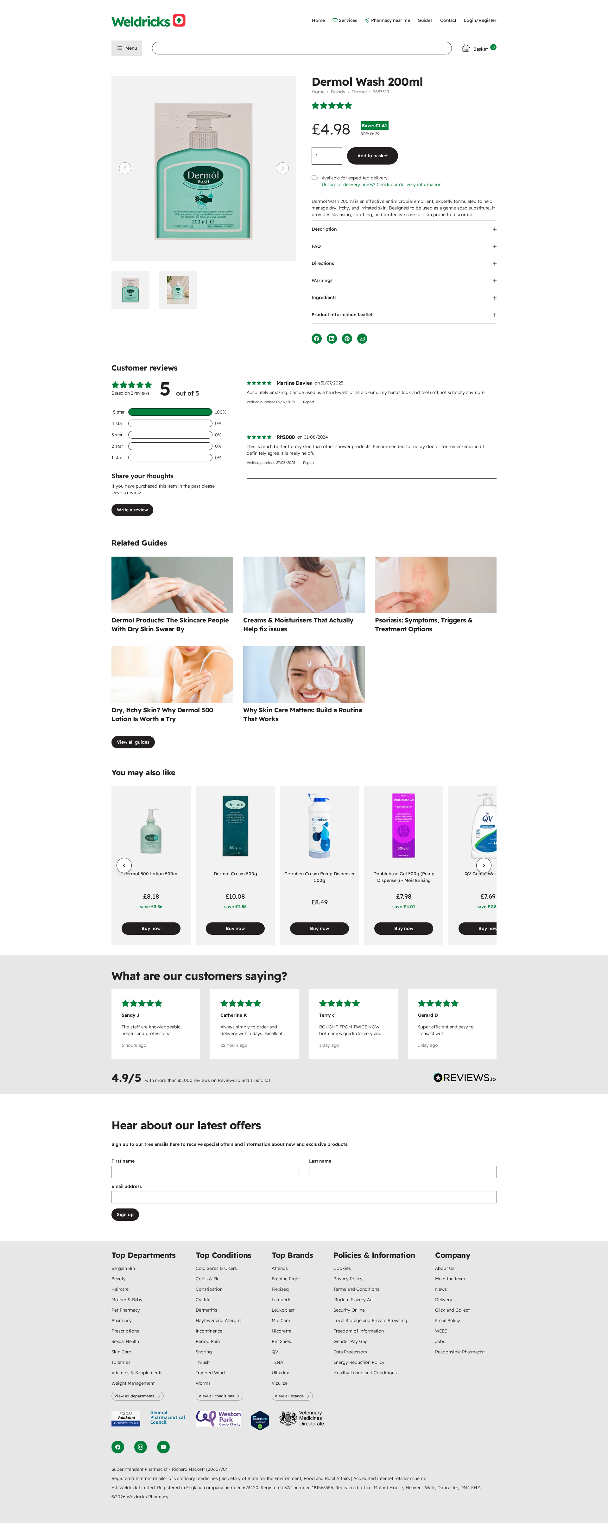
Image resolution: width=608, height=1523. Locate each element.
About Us (444, 1268)
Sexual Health (125, 1341)
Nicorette (281, 1331)
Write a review (132, 510)
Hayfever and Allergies (219, 1320)
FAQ (316, 246)
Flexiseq (280, 1289)
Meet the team (450, 1279)
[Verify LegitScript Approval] (260, 1421)
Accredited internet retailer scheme (389, 1478)
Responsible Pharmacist (460, 1352)
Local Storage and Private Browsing (370, 1320)
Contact (448, 20)
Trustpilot (260, 1080)
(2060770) (216, 1469)
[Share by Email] (362, 339)
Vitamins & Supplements (136, 1373)
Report (308, 402)
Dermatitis (206, 1310)
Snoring (204, 1352)
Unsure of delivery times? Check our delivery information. (382, 184)
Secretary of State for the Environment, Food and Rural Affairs (286, 1478)
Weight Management (133, 1383)
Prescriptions (125, 1331)
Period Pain (208, 1341)
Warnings (322, 280)
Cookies (342, 1268)
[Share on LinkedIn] (332, 339)
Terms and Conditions (356, 1289)
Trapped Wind (210, 1373)
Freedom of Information (358, 1331)
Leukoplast (283, 1310)
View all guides (133, 742)
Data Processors (350, 1352)
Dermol (359, 92)
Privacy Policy (348, 1279)
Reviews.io (229, 1080)
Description (324, 229)
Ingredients (324, 297)
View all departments (134, 1396)
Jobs (440, 1341)
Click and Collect (452, 1310)
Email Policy (447, 1320)
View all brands (289, 1396)
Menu (131, 48)
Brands (338, 92)
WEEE (441, 1331)
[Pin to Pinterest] (347, 339)
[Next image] (283, 168)
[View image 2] (180, 290)
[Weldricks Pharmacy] (153, 20)
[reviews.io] (465, 1079)
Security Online (349, 1310)
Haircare (120, 1289)
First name (123, 1161)
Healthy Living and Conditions (365, 1373)
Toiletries (120, 1362)
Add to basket (373, 156)
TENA (277, 1362)
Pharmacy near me (390, 20)
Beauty (118, 1279)
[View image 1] (132, 290)
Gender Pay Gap (350, 1341)
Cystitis (204, 1299)
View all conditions (216, 1396)
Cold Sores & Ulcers (216, 1268)
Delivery (443, 1299)
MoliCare (281, 1320)
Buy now (151, 928)
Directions (323, 263)
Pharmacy (121, 1320)
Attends (280, 1268)
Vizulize (280, 1383)
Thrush (203, 1362)
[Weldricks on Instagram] (140, 1447)
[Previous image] (125, 168)
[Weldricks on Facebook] (117, 1447)
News (441, 1289)
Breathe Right (286, 1279)
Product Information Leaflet (342, 314)
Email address (126, 1186)
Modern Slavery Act (353, 1299)
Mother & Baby (126, 1299)
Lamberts (281, 1299)
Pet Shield (282, 1341)
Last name (320, 1161)
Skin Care (121, 1352)
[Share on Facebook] (317, 339)
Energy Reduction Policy (358, 1362)
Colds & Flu (207, 1279)
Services (348, 20)
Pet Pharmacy (125, 1310)
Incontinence (209, 1331)
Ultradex (280, 1373)
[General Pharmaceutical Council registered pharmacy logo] (168, 1421)
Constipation (209, 1289)
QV (275, 1352)
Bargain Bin (123, 1268)
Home (318, 20)
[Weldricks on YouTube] (163, 1447)
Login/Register (480, 20)
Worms (203, 1383)
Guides (425, 20)
